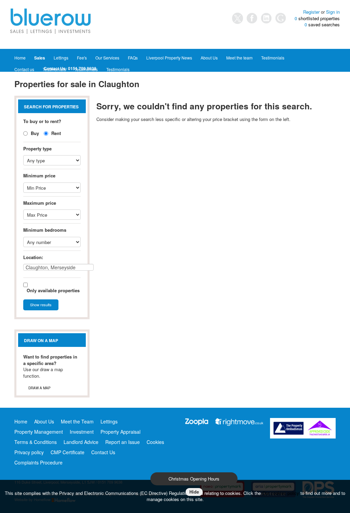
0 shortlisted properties (317, 18)
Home (20, 57)
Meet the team (239, 57)
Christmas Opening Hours (194, 478)
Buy (34, 133)
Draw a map (39, 388)
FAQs (133, 57)
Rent (55, 133)
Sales (39, 58)
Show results (41, 304)
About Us (209, 57)
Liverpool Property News (169, 57)
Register (311, 12)
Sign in (333, 12)
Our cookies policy (281, 493)
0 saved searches (322, 25)
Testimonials (272, 57)
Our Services (107, 57)
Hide (194, 491)
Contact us (24, 69)
